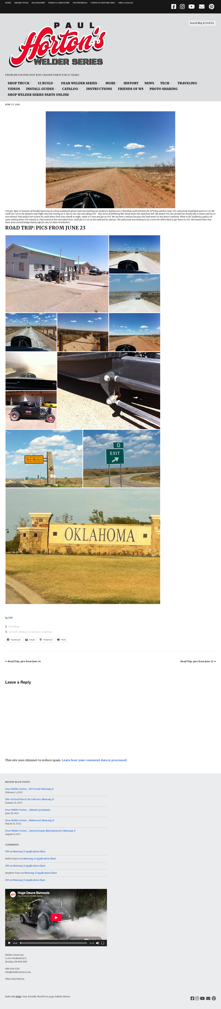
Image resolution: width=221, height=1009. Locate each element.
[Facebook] (192, 998)
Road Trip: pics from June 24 (24, 661)
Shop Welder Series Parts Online (38, 95)
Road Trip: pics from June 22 (196, 661)
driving (23, 631)
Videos (14, 89)
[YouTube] (202, 998)
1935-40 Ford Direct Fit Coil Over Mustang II (29, 799)
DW (10, 617)
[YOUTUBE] (191, 6)
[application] (56, 917)
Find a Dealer (125, 3)
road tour (34, 631)
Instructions (99, 89)
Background (38, 3)
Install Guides (40, 89)
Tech (164, 83)
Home (8, 3)
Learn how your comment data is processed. (94, 760)
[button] (57, 274)
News (149, 83)
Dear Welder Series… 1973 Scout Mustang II (29, 789)
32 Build (45, 83)
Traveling (187, 83)
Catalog (70, 89)
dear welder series (79, 83)
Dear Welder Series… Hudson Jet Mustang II (29, 820)
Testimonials (80, 3)
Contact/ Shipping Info (102, 3)
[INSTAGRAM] (182, 6)
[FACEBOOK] (174, 6)
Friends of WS (131, 89)
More (110, 83)
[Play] (9, 943)
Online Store (21, 3)
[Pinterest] (214, 998)
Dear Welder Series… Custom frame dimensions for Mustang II (40, 830)
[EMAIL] (202, 6)
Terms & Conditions (59, 3)
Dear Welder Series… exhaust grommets (27, 810)
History (131, 83)
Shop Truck (18, 83)
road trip (47, 631)
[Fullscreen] (102, 943)
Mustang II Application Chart (29, 851)
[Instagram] (197, 998)
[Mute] (97, 943)
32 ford (13, 631)
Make (19, 996)
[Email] (208, 998)
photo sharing (163, 89)
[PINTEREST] (211, 6)
